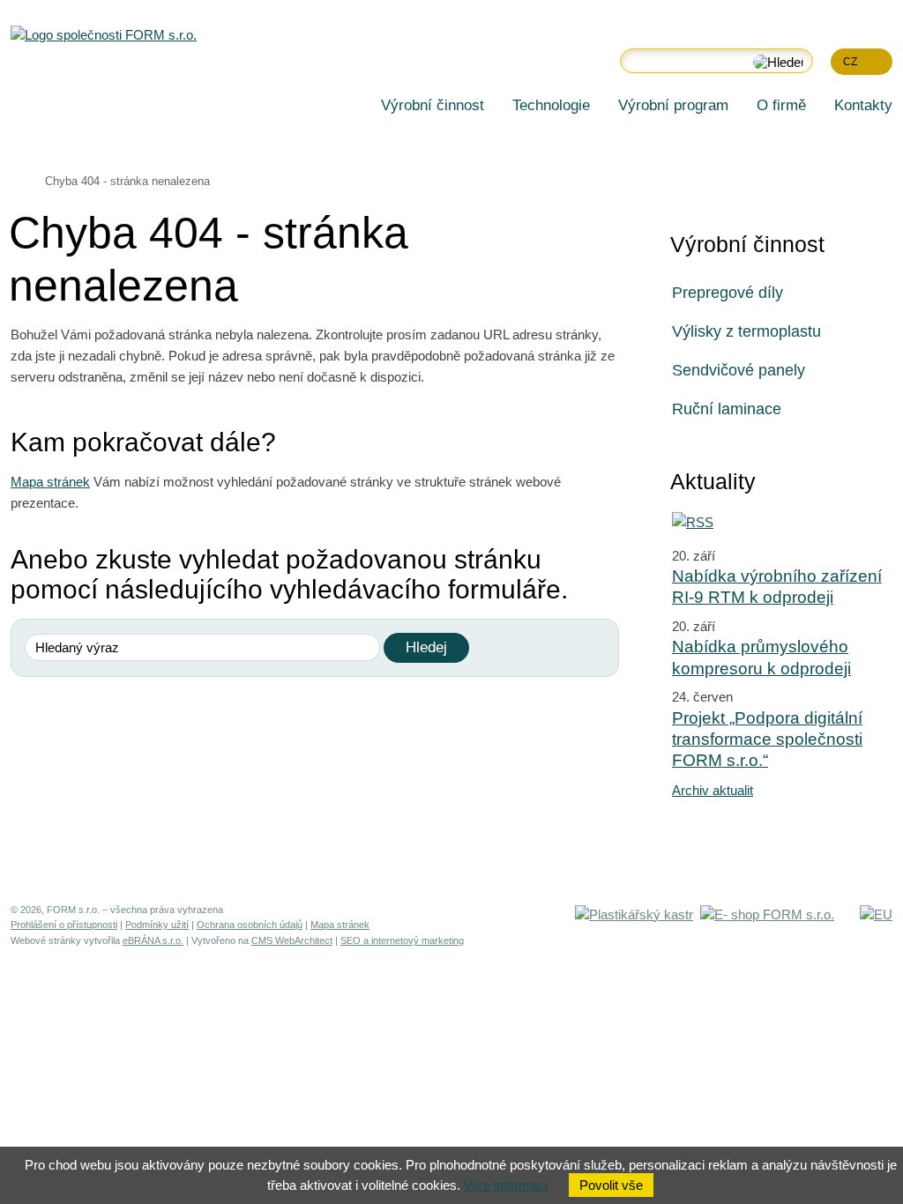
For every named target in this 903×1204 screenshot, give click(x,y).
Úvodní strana (18, 180)
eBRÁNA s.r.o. (153, 940)
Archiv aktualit (712, 790)
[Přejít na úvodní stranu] (104, 36)
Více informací (506, 1185)
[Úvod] (353, 100)
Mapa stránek (50, 481)
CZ (850, 61)
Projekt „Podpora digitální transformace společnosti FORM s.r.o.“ (767, 739)
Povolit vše (611, 1185)
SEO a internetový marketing (402, 940)
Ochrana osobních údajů (249, 924)
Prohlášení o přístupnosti (64, 924)
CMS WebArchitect (291, 940)
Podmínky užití (157, 924)
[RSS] (692, 522)
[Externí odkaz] (634, 914)
